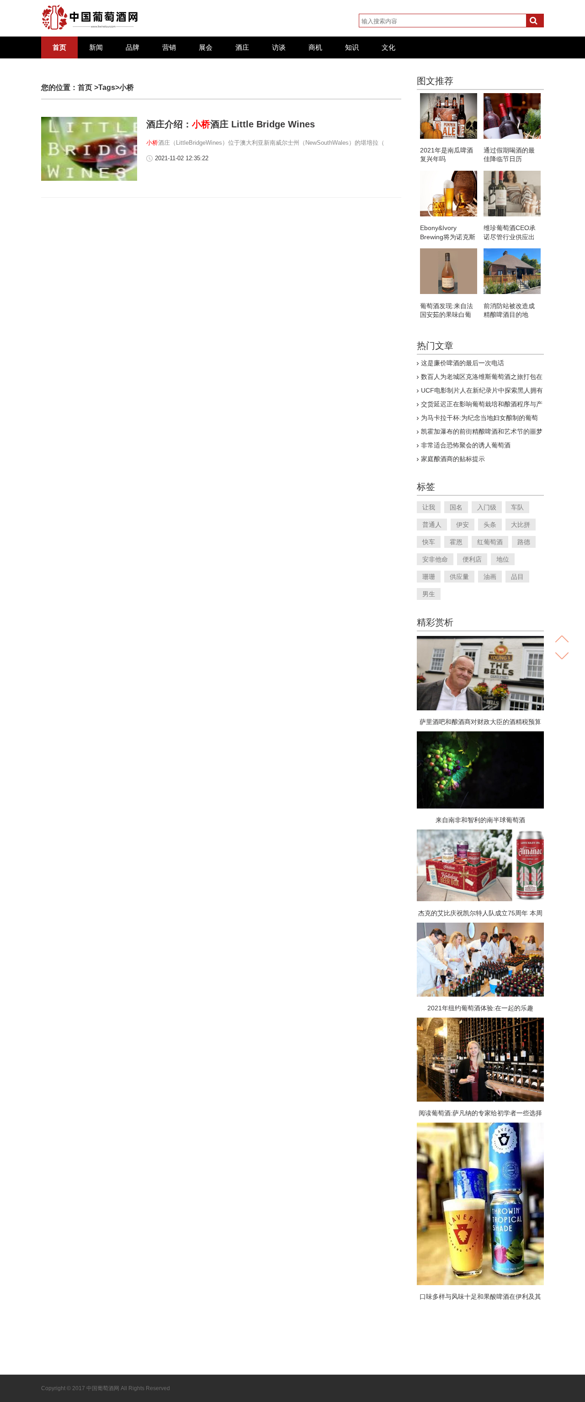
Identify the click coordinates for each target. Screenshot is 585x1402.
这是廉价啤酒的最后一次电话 (462, 363)
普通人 (431, 524)
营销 (169, 47)
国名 (456, 507)
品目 (517, 576)
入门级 (486, 507)
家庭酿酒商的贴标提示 (453, 458)
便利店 (472, 559)
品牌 (132, 47)
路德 (523, 542)
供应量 (459, 576)
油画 (490, 576)
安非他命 (435, 559)
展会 (206, 47)
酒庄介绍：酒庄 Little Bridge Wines (230, 124)
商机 (315, 47)
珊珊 (428, 576)
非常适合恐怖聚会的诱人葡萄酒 (466, 445)
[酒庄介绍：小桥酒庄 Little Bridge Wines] (89, 179)
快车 (428, 542)
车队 (517, 507)
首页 (59, 47)
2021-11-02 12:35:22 (181, 158)
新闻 (96, 47)
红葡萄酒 (490, 542)
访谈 (279, 47)
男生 (428, 594)
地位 (502, 559)
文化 (388, 47)
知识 (352, 47)
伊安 (462, 524)
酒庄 (242, 47)
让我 (428, 507)
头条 (490, 524)
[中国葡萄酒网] (90, 17)
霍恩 (456, 542)
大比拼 (520, 524)
